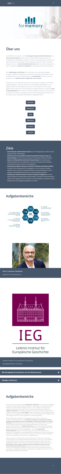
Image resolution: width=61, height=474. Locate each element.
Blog (30, 114)
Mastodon (30, 120)
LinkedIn (30, 132)
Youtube (30, 126)
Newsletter (30, 108)
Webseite (30, 102)
